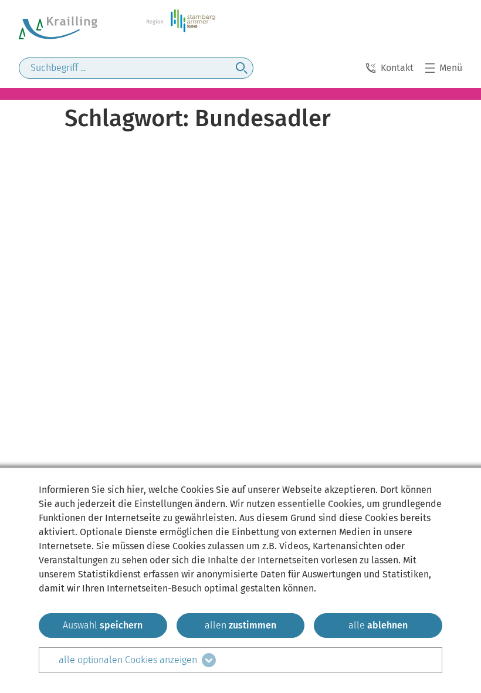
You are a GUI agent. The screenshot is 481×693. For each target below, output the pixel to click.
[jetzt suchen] (242, 68)
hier (135, 489)
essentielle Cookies (319, 503)
